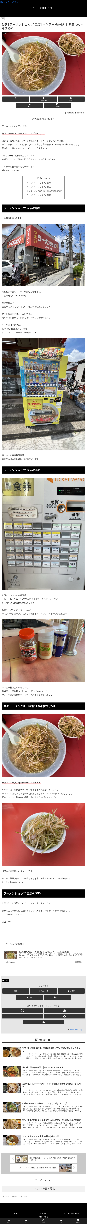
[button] (57, 105)
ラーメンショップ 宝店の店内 (39, 187)
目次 (40, 178)
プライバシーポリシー (71, 1213)
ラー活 (6, 980)
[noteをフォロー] (22, 1016)
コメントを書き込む (43, 1188)
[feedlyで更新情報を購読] (64, 1016)
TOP (15, 1213)
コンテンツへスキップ (10, 2)
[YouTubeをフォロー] (64, 1010)
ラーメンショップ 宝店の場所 (39, 183)
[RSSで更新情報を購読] (43, 1022)
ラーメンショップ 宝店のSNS (39, 195)
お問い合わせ (43, 1217)
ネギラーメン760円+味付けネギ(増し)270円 (44, 191)
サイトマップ (43, 1213)
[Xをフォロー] (22, 1010)
